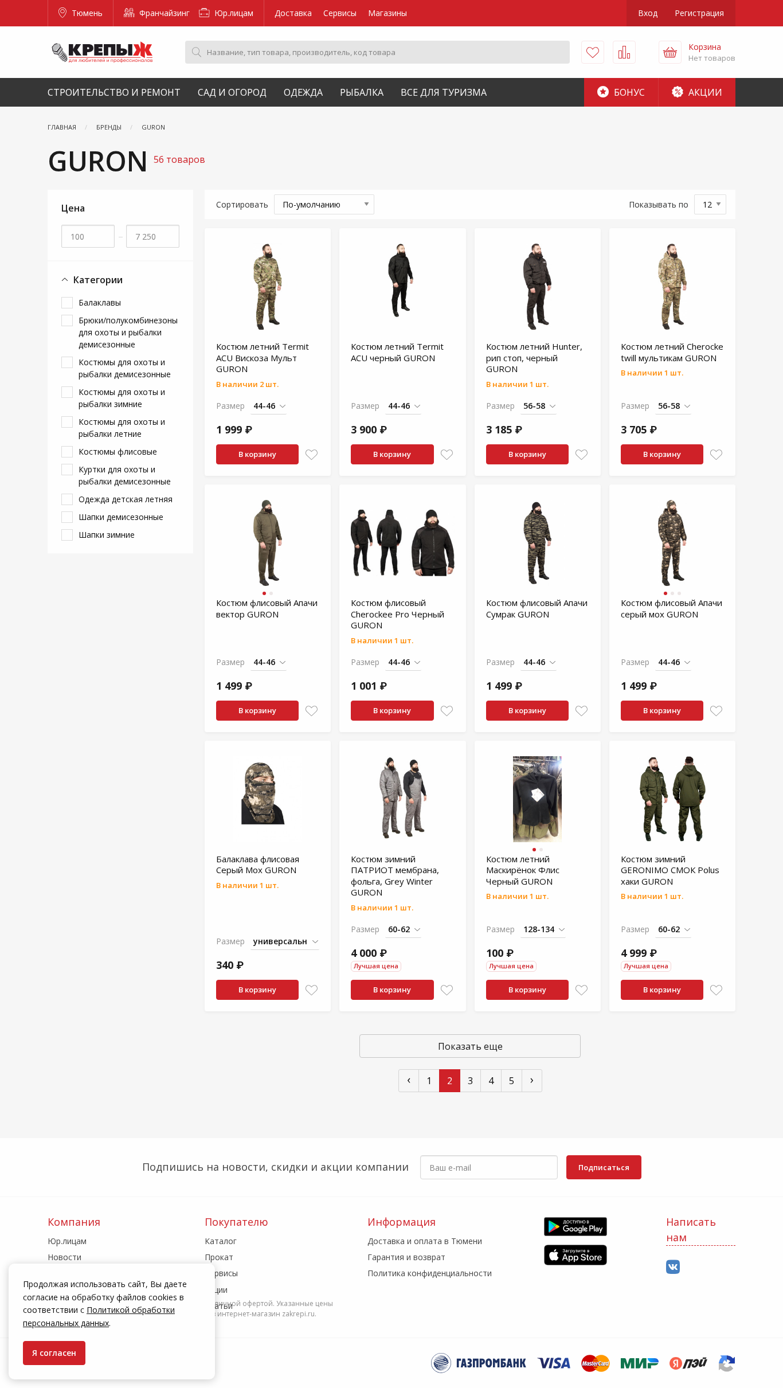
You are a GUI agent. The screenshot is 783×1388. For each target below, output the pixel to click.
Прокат (219, 1257)
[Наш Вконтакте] (673, 1267)
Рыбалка (361, 92)
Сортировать (242, 204)
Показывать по (658, 204)
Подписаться (603, 1167)
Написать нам (691, 1229)
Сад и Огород (232, 92)
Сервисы (340, 12)
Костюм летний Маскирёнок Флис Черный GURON (522, 870)
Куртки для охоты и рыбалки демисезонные (125, 475)
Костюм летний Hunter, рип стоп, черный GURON (534, 357)
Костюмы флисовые (118, 451)
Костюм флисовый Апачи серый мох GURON (671, 608)
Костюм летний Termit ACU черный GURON (397, 352)
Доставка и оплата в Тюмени (424, 1240)
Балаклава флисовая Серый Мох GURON (257, 864)
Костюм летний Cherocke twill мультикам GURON (672, 352)
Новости (64, 1257)
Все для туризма (444, 92)
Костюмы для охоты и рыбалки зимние (122, 397)
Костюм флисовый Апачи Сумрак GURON (537, 608)
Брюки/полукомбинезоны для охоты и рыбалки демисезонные (128, 332)
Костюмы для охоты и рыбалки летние (122, 427)
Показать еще (470, 1046)
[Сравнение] (624, 52)
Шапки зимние (107, 534)
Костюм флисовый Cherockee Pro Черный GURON (397, 614)
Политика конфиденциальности (429, 1273)
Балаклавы (100, 302)
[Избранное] (592, 52)
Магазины (387, 12)
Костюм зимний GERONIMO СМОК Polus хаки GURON (670, 870)
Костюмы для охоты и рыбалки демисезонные (125, 368)
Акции (704, 92)
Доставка (293, 12)
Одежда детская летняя (126, 499)
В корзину (257, 454)
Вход (647, 12)
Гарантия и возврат (406, 1257)
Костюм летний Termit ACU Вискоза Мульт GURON (262, 357)
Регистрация (699, 12)
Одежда (303, 92)
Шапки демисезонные (121, 516)
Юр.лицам (232, 12)
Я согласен (54, 1352)
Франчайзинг (163, 12)
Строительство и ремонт (114, 92)
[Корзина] (670, 52)
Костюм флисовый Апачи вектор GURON (267, 608)
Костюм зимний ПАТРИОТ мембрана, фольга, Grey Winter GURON (395, 875)
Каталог (221, 1240)
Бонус (628, 92)
